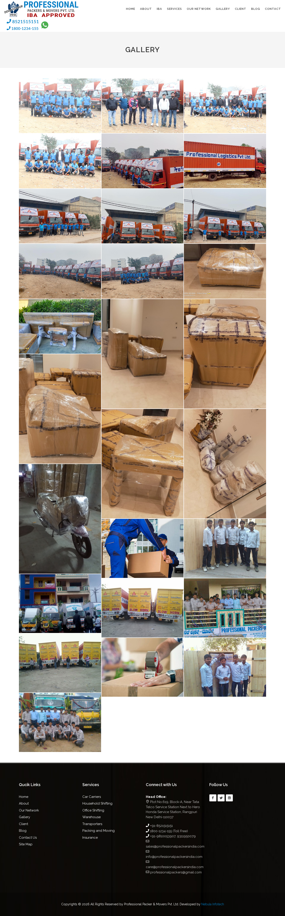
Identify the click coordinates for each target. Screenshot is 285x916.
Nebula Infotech (212, 904)
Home (23, 797)
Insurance (90, 838)
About (24, 803)
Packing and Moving (98, 831)
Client (23, 824)
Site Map (26, 844)
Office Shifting (93, 810)
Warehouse (91, 817)
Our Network (29, 810)
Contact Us (28, 838)
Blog (22, 831)
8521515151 (25, 22)
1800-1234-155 (24, 29)
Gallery (24, 817)
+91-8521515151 (161, 826)
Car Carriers (91, 797)
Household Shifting (97, 803)
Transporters (92, 824)
